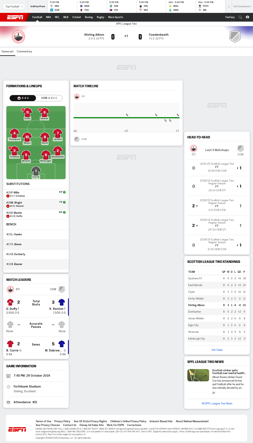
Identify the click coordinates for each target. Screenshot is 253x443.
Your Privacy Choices (48, 425)
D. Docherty (18, 254)
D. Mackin (16, 212)
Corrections (134, 425)
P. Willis (15, 192)
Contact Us (69, 425)
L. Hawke (16, 234)
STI (83, 96)
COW (84, 139)
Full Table (217, 350)
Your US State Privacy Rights (90, 421)
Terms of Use (43, 421)
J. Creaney (19, 196)
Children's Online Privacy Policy (128, 421)
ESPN (15, 17)
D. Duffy (18, 216)
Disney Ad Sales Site (92, 425)
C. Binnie (16, 244)
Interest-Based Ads (161, 421)
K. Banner (16, 264)
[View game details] (217, 167)
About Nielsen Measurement (192, 421)
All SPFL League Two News (217, 403)
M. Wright (16, 202)
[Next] (229, 6)
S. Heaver (18, 206)
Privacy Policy (62, 421)
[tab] (23, 98)
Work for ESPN (115, 425)
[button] (240, 17)
